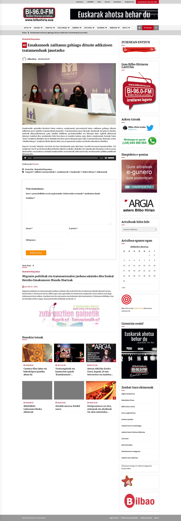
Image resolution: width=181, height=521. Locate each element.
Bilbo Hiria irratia (128, 406)
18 (129, 271)
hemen (36, 164)
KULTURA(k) (62, 28)
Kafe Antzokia (127, 445)
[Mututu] (106, 158)
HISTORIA (88, 28)
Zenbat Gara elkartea (130, 458)
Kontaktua (117, 2)
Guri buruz (79, 2)
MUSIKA (37, 28)
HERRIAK (75, 28)
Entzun (107, 2)
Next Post (26, 266)
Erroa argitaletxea (129, 413)
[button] (139, 27)
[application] (69, 157)
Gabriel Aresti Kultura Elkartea (133, 432)
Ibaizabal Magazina (31, 39)
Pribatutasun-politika (129, 518)
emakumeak (62, 172)
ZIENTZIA (48, 28)
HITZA (26, 28)
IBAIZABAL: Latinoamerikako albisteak (33, 409)
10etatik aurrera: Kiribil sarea (67, 407)
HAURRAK (100, 28)
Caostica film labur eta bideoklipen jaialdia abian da (35, 371)
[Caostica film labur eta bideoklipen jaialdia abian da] (37, 353)
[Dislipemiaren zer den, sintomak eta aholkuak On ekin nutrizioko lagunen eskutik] (101, 390)
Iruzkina (30, 198)
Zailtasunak (102, 172)
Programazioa (129, 2)
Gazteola (125, 438)
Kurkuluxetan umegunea (131, 451)
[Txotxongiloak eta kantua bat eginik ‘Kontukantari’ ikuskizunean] (69, 353)
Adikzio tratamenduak (44, 172)
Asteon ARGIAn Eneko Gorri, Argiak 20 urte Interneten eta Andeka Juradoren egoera (99, 371)
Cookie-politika (146, 518)
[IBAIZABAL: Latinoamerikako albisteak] (37, 390)
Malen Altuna (88, 172)
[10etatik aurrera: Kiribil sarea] (69, 390)
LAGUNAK (90, 2)
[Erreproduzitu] (25, 158)
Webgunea (30, 240)
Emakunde (75, 172)
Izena (29, 228)
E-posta (73, 228)
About (156, 518)
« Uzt (123, 287)
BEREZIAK (113, 28)
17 (124, 271)
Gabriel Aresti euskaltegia (131, 426)
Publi (99, 2)
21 (144, 271)
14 (144, 265)
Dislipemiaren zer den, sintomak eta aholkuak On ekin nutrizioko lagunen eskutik (99, 409)
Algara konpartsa (128, 394)
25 (129, 276)
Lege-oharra (114, 518)
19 (134, 271)
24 (124, 276)
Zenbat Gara (138, 308)
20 (139, 271)
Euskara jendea (127, 419)
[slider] (111, 157)
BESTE (125, 28)
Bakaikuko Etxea (128, 400)
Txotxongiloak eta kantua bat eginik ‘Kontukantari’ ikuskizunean (65, 371)
